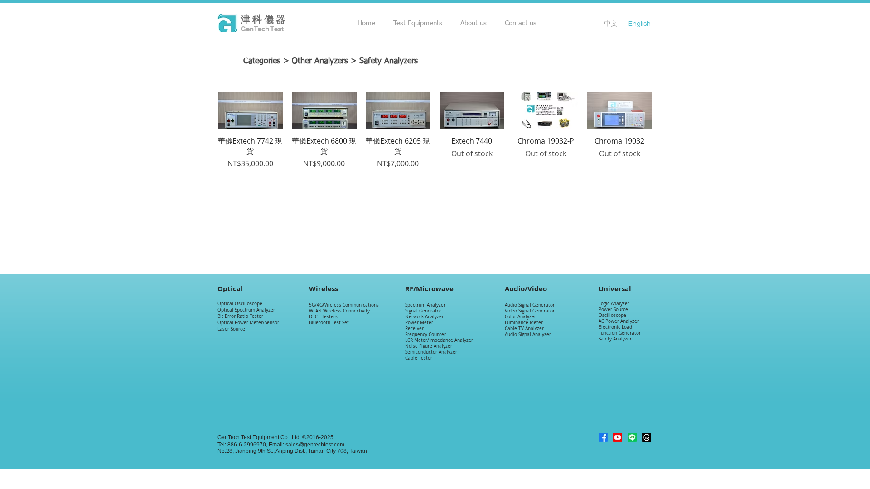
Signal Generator (423, 311)
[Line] (632, 437)
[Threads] (646, 437)
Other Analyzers (320, 61)
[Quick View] (250, 110)
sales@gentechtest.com (314, 444)
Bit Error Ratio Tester (240, 316)
